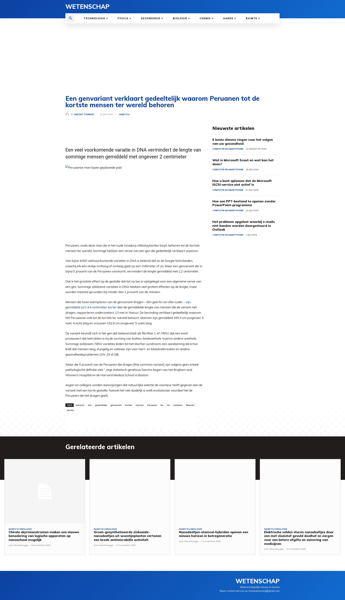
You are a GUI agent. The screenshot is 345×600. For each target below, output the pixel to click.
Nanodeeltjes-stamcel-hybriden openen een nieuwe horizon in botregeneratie (213, 534)
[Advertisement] (172, 59)
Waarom (190, 405)
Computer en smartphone (227, 149)
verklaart (177, 405)
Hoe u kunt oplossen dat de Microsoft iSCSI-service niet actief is (242, 183)
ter (162, 405)
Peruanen (152, 405)
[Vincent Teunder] (68, 114)
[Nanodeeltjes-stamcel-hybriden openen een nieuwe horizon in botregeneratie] (215, 491)
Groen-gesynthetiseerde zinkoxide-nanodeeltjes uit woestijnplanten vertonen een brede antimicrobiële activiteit (127, 536)
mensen (140, 405)
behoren (80, 405)
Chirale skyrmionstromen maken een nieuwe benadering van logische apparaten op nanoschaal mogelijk (44, 536)
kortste (128, 405)
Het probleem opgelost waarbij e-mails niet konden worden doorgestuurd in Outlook (243, 225)
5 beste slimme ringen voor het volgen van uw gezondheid (242, 142)
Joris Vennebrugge (18, 545)
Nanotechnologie (20, 529)
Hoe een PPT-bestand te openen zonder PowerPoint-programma (244, 203)
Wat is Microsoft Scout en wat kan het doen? (243, 162)
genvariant (116, 405)
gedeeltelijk (101, 405)
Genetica (124, 114)
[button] (70, 18)
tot (168, 405)
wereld (70, 410)
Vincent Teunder (84, 114)
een (90, 405)
